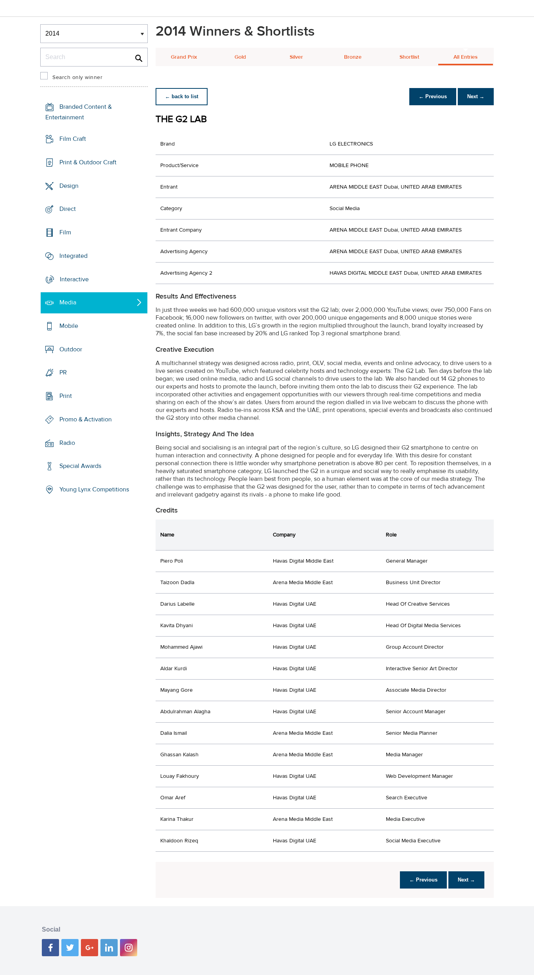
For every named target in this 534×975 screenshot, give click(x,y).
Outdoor (70, 349)
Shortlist (409, 57)
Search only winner (77, 77)
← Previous (433, 96)
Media (67, 302)
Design (69, 185)
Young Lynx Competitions (94, 489)
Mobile (68, 326)
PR (63, 372)
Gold (240, 57)
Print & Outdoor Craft (87, 162)
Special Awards (80, 466)
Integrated (73, 256)
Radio (67, 443)
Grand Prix (184, 57)
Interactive (74, 279)
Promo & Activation (85, 419)
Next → (475, 96)
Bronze (353, 57)
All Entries (465, 57)
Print (65, 396)
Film (65, 232)
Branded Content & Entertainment (78, 112)
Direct (67, 209)
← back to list (181, 96)
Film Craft (72, 139)
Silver (296, 57)
